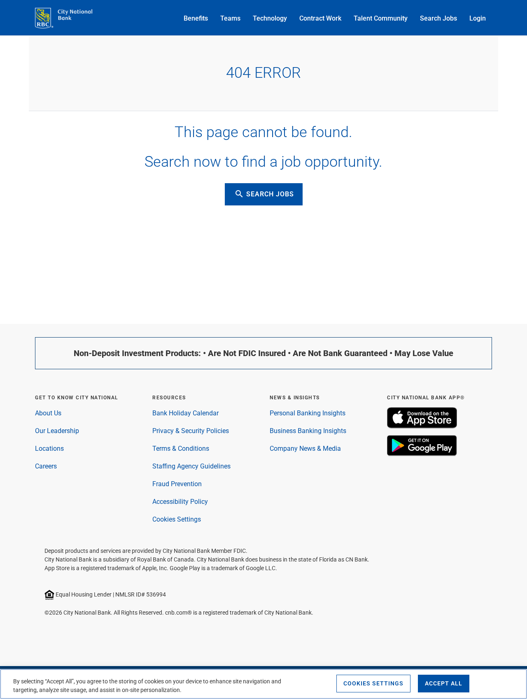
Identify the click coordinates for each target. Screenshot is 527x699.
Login (477, 18)
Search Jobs (438, 18)
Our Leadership (57, 431)
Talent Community (381, 18)
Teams (230, 18)
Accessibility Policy (180, 502)
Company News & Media (305, 448)
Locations (49, 448)
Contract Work (320, 18)
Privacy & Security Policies (190, 431)
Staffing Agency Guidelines (191, 466)
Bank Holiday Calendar (185, 413)
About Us (48, 413)
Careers (46, 466)
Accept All (443, 683)
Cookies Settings (176, 519)
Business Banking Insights (308, 431)
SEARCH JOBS (264, 194)
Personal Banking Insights (307, 413)
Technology (270, 18)
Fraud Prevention (177, 484)
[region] (263, 684)
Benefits (196, 18)
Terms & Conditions (180, 448)
